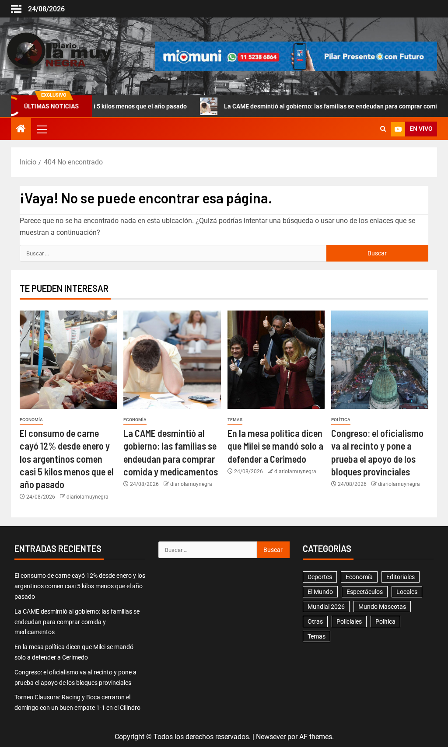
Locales (406, 591)
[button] (41, 129)
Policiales (349, 621)
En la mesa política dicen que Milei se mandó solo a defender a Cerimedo (275, 445)
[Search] (383, 129)
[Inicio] (21, 129)
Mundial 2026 (326, 606)
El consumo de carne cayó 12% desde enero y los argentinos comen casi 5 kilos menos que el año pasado (67, 458)
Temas (235, 419)
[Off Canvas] (16, 9)
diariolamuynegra (87, 497)
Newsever (271, 737)
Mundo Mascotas (382, 606)
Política (340, 419)
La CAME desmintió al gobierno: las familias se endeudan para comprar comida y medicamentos (77, 622)
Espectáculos (364, 591)
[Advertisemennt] (296, 56)
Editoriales (400, 576)
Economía (31, 419)
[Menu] (41, 129)
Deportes (320, 576)
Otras (315, 621)
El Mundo (320, 591)
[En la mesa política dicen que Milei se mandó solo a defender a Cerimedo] (276, 360)
